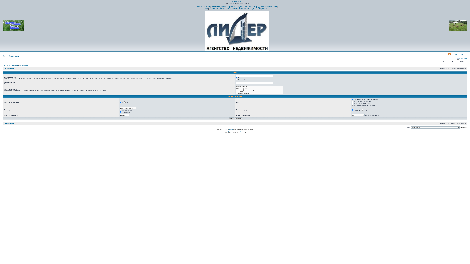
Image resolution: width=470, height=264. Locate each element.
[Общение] (259, 91)
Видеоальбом (244, 9)
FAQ (458, 55)
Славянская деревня (218, 7)
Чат (206, 9)
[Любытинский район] (259, 88)
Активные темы (24, 65)
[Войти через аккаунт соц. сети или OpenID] (462, 58)
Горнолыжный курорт (235, 7)
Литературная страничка (229, 9)
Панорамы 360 (263, 9)
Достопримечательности (267, 7)
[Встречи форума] (259, 93)
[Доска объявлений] (259, 86)
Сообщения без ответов (10, 65)
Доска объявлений (203, 7)
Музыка (253, 9)
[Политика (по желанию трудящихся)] (259, 90)
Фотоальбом (213, 9)
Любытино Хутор (251, 7)
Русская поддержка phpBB (235, 131)
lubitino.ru (236, 1)
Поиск (465, 55)
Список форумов (9, 68)
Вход (6, 56)
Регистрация (15, 56)
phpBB (231, 129)
